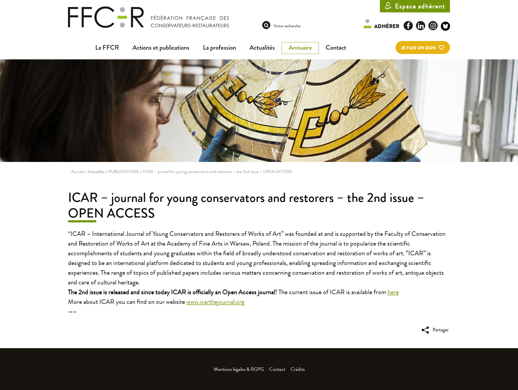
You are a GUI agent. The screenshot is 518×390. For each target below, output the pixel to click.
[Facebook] (408, 25)
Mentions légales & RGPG (239, 369)
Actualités (262, 47)
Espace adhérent (420, 6)
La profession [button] (219, 47)
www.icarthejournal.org (215, 302)
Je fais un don (418, 48)
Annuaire (300, 47)
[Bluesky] (445, 27)
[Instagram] (433, 25)
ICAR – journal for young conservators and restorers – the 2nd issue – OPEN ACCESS (246, 205)
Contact (336, 47)
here (393, 292)
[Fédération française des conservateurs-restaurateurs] (148, 16)
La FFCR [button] (107, 47)
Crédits (298, 369)
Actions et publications (160, 47)
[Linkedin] (420, 25)
